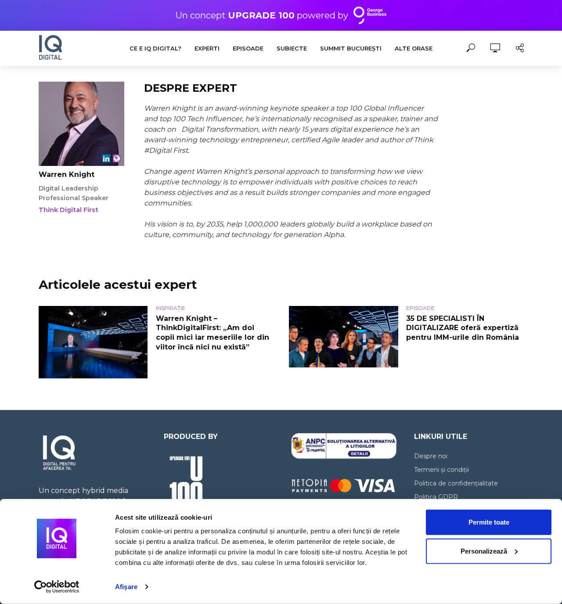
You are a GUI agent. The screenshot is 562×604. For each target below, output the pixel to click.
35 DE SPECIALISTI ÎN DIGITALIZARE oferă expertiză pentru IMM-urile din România (462, 328)
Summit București (351, 48)
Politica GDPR (436, 497)
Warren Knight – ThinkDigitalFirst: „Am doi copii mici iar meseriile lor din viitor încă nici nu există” (212, 332)
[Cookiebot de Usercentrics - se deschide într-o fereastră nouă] (56, 586)
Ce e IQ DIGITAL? (155, 48)
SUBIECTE (292, 48)
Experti (207, 48)
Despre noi (430, 456)
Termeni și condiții (441, 470)
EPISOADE (248, 48)
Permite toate (488, 522)
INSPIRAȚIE (170, 308)
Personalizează (484, 550)
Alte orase (413, 48)
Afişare (126, 586)
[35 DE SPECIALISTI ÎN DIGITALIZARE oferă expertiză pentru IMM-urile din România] (343, 336)
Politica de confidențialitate (456, 483)
